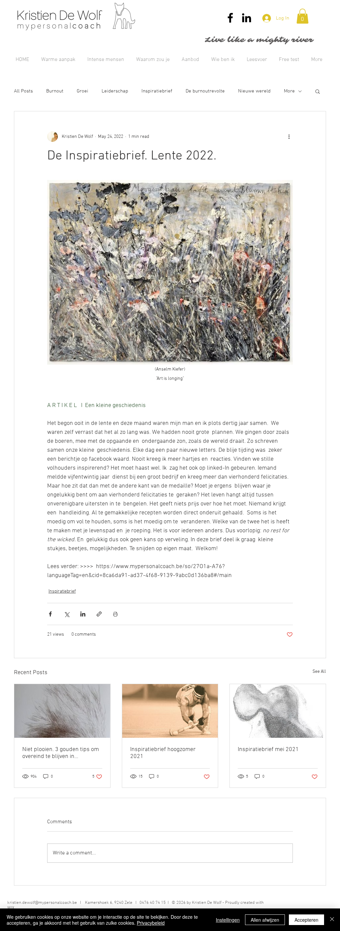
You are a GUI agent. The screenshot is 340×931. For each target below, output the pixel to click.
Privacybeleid (151, 922)
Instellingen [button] (228, 919)
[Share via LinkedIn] (83, 614)
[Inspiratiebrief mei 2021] (278, 711)
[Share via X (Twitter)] (66, 614)
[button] (302, 16)
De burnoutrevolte (205, 91)
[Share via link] (99, 614)
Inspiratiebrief (156, 91)
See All (319, 671)
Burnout (54, 91)
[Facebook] (230, 17)
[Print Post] (115, 614)
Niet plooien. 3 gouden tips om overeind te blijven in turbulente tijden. (60, 753)
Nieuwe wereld (254, 91)
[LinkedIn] (246, 17)
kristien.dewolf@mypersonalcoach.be (42, 902)
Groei (82, 91)
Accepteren (306, 919)
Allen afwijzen (265, 919)
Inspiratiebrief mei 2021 (268, 749)
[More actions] (289, 137)
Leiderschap (115, 91)
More (289, 91)
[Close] (332, 920)
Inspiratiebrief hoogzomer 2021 (163, 753)
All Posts (23, 91)
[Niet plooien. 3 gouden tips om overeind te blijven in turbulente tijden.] (62, 711)
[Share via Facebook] (50, 614)
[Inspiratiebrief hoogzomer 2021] (170, 711)
